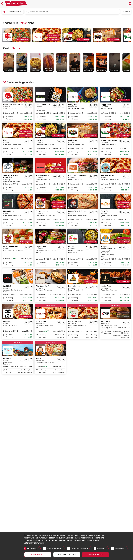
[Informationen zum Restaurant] (26, 105)
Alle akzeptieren (95, 554)
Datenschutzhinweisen (34, 543)
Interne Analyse (54, 548)
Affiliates (101, 548)
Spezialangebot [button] (123, 100)
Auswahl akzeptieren (66, 554)
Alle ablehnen (37, 554)
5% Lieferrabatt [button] (123, 203)
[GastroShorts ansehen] (54, 105)
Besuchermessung (79, 548)
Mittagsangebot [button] (58, 207)
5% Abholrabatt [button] (123, 207)
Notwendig (32, 548)
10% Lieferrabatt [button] (53, 36)
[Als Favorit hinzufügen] (30, 105)
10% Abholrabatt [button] (53, 40)
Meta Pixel (119, 548)
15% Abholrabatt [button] (22, 40)
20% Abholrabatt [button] (58, 171)
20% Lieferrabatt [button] (58, 167)
